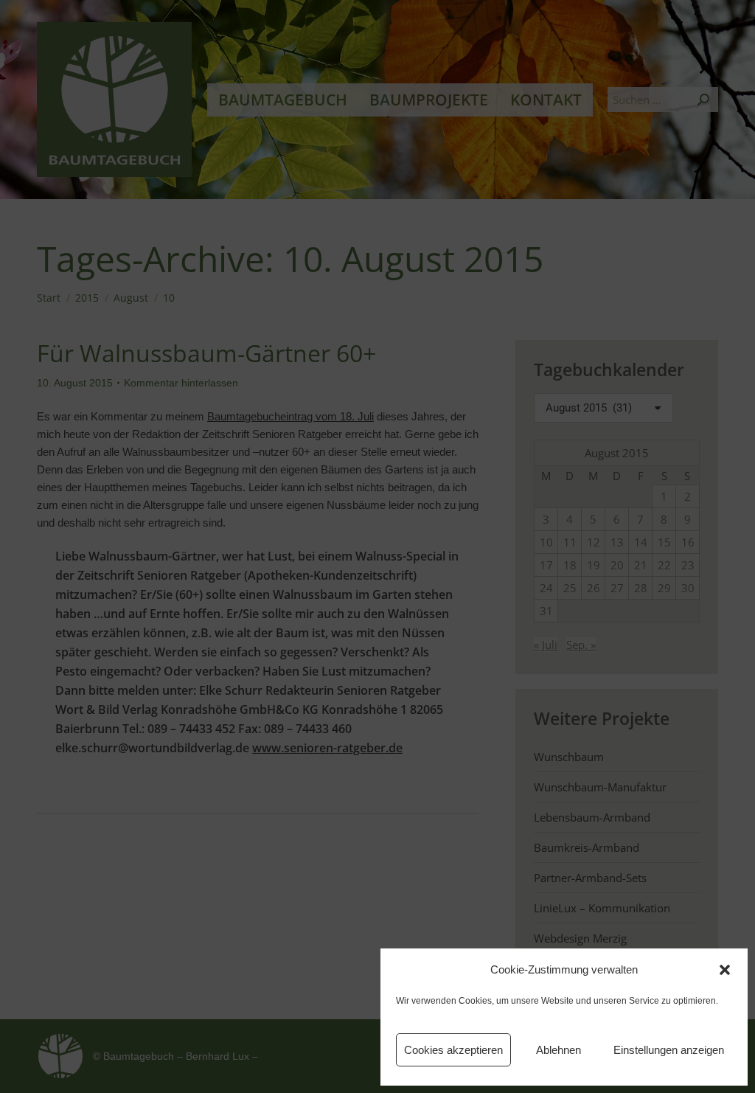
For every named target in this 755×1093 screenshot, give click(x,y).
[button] (724, 969)
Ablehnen (558, 1050)
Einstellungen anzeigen (668, 1050)
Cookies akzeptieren (453, 1050)
